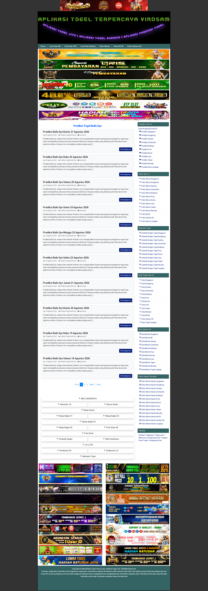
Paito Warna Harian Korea (151, 403)
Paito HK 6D (119, 46)
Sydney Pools (87, 574)
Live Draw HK (54, 46)
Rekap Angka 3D (112, 416)
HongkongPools (113, 574)
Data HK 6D (145, 315)
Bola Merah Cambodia (149, 345)
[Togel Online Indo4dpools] (70, 560)
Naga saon (160, 435)
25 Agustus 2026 (51, 160)
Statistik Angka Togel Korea (151, 254)
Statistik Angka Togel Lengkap (152, 268)
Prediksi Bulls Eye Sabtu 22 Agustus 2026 (66, 257)
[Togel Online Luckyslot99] (137, 479)
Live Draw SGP (70, 46)
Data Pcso (145, 298)
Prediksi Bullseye (147, 146)
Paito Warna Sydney (149, 186)
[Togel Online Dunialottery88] (137, 499)
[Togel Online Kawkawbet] (70, 489)
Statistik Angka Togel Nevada (152, 265)
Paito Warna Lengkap (149, 221)
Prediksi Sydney (147, 139)
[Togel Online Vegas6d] (70, 499)
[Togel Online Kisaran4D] (104, 85)
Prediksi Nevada (147, 164)
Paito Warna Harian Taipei (151, 409)
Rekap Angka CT (65, 416)
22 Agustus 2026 (51, 236)
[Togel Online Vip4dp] (137, 489)
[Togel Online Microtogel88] (70, 468)
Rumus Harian (112, 404)
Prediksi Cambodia (148, 142)
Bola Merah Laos (147, 359)
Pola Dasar (88, 433)
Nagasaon (150, 435)
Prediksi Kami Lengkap (150, 167)
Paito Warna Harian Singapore (152, 381)
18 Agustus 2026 (51, 336)
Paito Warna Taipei (148, 207)
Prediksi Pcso (146, 149)
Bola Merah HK (147, 338)
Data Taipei (145, 308)
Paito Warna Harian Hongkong (152, 385)
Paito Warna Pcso (148, 196)
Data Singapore (147, 280)
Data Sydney (146, 287)
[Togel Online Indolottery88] (137, 520)
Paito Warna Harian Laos (150, 406)
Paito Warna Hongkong (150, 182)
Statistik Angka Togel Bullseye (152, 247)
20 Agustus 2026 (51, 286)
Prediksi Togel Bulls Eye (87, 125)
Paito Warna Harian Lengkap (152, 424)
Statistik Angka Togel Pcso (151, 251)
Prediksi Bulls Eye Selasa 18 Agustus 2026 (66, 358)
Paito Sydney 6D (134, 46)
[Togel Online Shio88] (137, 550)
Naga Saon (83, 571)
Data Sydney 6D (147, 319)
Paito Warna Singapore (150, 179)
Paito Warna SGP (110, 571)
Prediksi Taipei (146, 160)
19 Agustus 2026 (51, 311)
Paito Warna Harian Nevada (151, 413)
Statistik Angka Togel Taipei (151, 261)
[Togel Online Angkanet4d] (137, 530)
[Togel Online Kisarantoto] (104, 95)
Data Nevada (146, 312)
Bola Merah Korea (148, 355)
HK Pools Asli (122, 576)
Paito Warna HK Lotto (148, 574)
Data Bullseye (146, 294)
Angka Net (53, 571)
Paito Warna (104, 46)
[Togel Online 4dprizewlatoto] (70, 540)
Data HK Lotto (161, 574)
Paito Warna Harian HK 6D (151, 417)
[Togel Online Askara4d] (70, 509)
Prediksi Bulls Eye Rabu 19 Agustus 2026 (65, 333)
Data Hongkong (147, 284)
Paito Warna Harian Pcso (150, 399)
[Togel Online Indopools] (137, 540)
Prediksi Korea (146, 153)
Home (43, 46)
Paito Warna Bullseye (149, 193)
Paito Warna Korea (148, 200)
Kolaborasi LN (112, 450)
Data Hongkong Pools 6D (148, 129)
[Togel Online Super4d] (104, 75)
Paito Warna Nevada (149, 211)
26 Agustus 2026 (51, 135)
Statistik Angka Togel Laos (151, 258)
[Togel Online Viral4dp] (104, 116)
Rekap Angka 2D (88, 422)
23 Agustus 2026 (51, 210)
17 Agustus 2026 (51, 361)
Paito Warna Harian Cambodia (152, 392)
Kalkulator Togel (89, 456)
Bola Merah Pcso (147, 352)
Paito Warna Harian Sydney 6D (152, 420)
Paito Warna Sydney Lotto (129, 574)
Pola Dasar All (112, 427)
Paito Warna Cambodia (150, 189)
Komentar (83, 135)
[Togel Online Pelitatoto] (104, 105)
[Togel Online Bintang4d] (70, 520)
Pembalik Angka (65, 439)
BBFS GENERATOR (88, 398)
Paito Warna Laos (148, 204)
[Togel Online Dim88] (104, 64)
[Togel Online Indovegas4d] (137, 560)
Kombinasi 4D (65, 450)
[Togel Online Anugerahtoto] (137, 509)
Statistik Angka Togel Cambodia (153, 244)
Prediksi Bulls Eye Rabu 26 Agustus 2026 (65, 157)
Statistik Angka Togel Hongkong (153, 236)
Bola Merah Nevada (148, 366)
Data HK (120, 571)
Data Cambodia (147, 291)
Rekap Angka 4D (65, 427)
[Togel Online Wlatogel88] (70, 530)
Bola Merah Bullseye (149, 348)
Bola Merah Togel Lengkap (151, 370)
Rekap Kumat (88, 410)
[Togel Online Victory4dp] (70, 479)
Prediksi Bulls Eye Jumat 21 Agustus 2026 (66, 282)
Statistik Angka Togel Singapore (153, 233)
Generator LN (65, 404)
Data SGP (127, 571)
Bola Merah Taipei (148, 362)
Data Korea (145, 301)
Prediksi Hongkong (148, 135)
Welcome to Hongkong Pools (149, 438)
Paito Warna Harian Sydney (151, 388)
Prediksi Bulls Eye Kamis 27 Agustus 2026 (66, 131)
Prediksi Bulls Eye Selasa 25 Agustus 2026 (66, 182)
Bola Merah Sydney (148, 341)
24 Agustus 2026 (51, 185)
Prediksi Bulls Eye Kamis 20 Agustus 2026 (66, 308)
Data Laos (145, 305)
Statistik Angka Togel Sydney (152, 240)
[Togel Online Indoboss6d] (137, 468)
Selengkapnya (125, 149)
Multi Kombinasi (112, 439)
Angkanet (77, 574)
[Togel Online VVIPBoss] (104, 54)
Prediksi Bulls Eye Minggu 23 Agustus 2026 (67, 232)
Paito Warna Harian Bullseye (152, 395)
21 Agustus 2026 (51, 261)
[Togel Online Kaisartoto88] (70, 550)
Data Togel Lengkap (148, 322)
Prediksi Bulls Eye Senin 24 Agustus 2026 (65, 207)
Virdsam (142, 435)
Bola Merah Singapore (149, 334)
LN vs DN (88, 445)
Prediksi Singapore (148, 132)
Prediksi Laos (146, 156)
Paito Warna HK (63, 571)
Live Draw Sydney (88, 46)
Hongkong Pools (155, 440)
